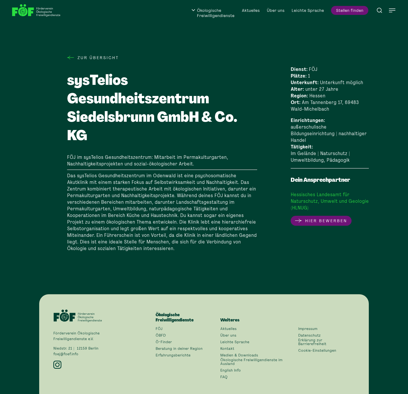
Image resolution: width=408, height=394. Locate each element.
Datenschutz (309, 335)
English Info (230, 370)
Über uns (276, 10)
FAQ (224, 377)
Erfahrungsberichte (173, 355)
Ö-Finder (164, 342)
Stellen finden (349, 10)
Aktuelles (251, 10)
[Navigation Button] (392, 10)
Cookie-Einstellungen (317, 350)
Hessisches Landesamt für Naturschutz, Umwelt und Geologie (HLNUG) (330, 201)
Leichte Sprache (308, 10)
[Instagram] (101, 365)
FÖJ (159, 329)
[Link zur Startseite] (38, 10)
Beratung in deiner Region (179, 349)
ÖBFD (161, 335)
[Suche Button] (379, 9)
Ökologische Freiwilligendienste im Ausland (251, 362)
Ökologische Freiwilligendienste (215, 13)
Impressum (307, 329)
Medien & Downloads (239, 355)
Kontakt (227, 349)
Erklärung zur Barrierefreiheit (312, 342)
